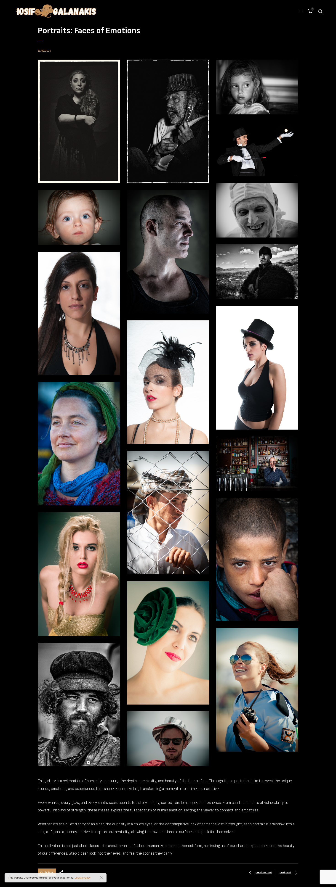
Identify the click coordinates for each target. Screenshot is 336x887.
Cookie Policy (83, 877)
